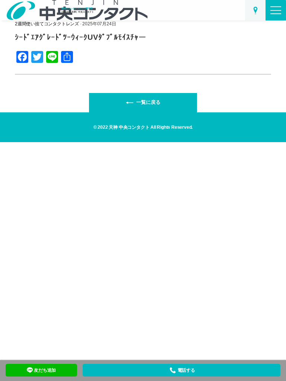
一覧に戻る (148, 102)
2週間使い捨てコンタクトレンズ (47, 23)
